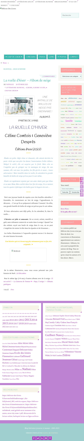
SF (65, 159)
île (75, 130)
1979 (18, 313)
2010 (11, 320)
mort (75, 140)
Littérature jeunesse (44, 2)
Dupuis (11, 353)
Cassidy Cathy (54, 322)
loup (77, 137)
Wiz (17, 379)
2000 (14, 316)
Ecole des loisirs (22, 352)
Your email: (65, 185)
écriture (67, 114)
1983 (23, 313)
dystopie (76, 111)
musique (63, 143)
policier (66, 149)
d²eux (12, 289)
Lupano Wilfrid (61, 339)
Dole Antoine (75, 328)
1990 (25, 313)
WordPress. (54, 433)
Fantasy (62, 124)
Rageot (13, 372)
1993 (30, 313)
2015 (5, 323)
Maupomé (69, 339)
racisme (68, 153)
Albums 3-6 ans (39, 87)
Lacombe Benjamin (49, 339)
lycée (81, 137)
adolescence (72, 98)
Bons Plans (65, 209)
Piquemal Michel (59, 345)
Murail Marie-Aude (70, 342)
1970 (13, 313)
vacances (80, 162)
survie (67, 162)
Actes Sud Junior (12, 343)
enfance (72, 114)
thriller (75, 162)
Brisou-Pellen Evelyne (70, 319)
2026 (17, 326)
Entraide (76, 117)
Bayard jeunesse (31, 347)
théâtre (71, 162)
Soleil (17, 376)
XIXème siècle (74, 168)
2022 (4, 327)
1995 (36, 313)
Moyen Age (79, 140)
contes (77, 108)
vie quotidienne (69, 165)
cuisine (62, 111)
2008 (3, 320)
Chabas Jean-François (68, 322)
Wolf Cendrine (57, 355)
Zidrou (66, 355)
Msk (21, 369)
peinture (76, 146)
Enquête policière (70, 117)
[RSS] (81, 187)
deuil (66, 111)
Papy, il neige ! (39, 281)
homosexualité (64, 130)
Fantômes (67, 124)
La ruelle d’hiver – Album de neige (27, 80)
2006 (32, 316)
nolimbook (6, 410)
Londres (73, 137)
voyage (80, 165)
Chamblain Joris (59, 325)
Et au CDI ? (73, 2)
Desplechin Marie (66, 328)
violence (75, 165)
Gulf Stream (28, 360)
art (73, 105)
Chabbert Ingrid (49, 325)
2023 (7, 327)
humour (71, 130)
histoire (75, 127)
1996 (3, 316)
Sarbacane (6, 376)
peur (80, 146)
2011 (16, 320)
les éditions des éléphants (28, 366)
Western (69, 168)
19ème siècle (64, 98)
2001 (17, 316)
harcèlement (69, 127)
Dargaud (15, 350)
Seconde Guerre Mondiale (70, 156)
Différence (70, 111)
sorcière (77, 159)
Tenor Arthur (76, 348)
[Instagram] (81, 191)
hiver (81, 127)
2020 (31, 324)
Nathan (26, 369)
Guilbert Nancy (54, 335)
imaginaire (79, 130)
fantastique (78, 121)
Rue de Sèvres (27, 372)
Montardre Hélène (56, 342)
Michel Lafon (10, 369)
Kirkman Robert (76, 335)
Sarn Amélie (63, 348)
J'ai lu (10, 363)
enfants (80, 114)
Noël (62, 146)
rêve (76, 153)
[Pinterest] (81, 195)
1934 (3, 313)
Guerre (80, 124)
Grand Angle (21, 360)
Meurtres (72, 140)
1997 (6, 316)
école (80, 111)
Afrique (80, 98)
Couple (80, 108)
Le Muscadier (16, 366)
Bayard (24, 347)
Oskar (33, 369)
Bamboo (18, 347)
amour (71, 101)
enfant (76, 114)
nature (72, 143)
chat (67, 108)
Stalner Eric (69, 348)
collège (69, 108)
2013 (28, 319)
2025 (14, 327)
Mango (4, 369)
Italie (77, 134)
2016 (11, 323)
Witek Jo (48, 355)
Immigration (69, 134)
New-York (80, 143)
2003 (23, 316)
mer (69, 140)
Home (5, 63)
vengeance (63, 165)
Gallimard (16, 356)
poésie (62, 149)
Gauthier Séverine (69, 332)
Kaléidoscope (16, 363)
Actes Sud (4, 343)
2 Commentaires (49, 76)
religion (72, 153)
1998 (9, 316)
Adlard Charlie (48, 316)
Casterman (7, 349)
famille (69, 120)
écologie (63, 114)
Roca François (49, 348)
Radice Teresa (76, 345)
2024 (10, 327)
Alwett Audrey (69, 316)
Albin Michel (23, 343)
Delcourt (24, 349)
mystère (68, 143)
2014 (34, 319)
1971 (16, 313)
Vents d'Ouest (12, 379)
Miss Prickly (48, 342)
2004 (26, 316)
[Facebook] (81, 178)
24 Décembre (21, 273)
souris (80, 159)
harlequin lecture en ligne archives (25, 416)
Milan (17, 369)
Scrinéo (13, 376)
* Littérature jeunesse (14, 87)
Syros (21, 376)
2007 (35, 316)
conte (73, 108)
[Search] (76, 15)
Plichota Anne (67, 345)
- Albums (28, 87)
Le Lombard (8, 366)
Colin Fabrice (68, 325)
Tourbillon (5, 379)
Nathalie (10, 84)
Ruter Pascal (56, 348)
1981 (21, 313)
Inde (74, 134)
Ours (70, 146)
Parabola (45, 433)
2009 (7, 320)
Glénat (14, 359)
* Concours (14, 5)
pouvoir (71, 149)
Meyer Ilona (76, 339)
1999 (12, 316)
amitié (63, 101)
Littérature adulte (25, 2)
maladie (66, 140)
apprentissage (70, 105)
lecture (62, 137)
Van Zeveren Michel (59, 352)
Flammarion (7, 356)
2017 (16, 323)
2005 (29, 316)
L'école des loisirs (26, 363)
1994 (33, 313)
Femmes (72, 124)
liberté (65, 137)
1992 (28, 313)
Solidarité (68, 159)
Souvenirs (63, 162)
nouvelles (66, 146)
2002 (20, 316)
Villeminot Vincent (73, 351)
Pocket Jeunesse (6, 372)
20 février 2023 (22, 84)
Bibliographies (61, 2)
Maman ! (4, 5)
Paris (73, 146)
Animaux (64, 105)
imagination (63, 134)
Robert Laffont (18, 372)
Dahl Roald (58, 328)
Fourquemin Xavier (60, 332)
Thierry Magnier (28, 376)
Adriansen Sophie (58, 316)
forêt (76, 124)
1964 (11, 313)
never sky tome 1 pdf (15, 413)
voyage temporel (64, 168)
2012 (21, 319)
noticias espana (20, 401)
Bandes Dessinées (8, 2)
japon (80, 134)
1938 (8, 313)
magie (62, 140)
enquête (63, 117)
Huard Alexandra (68, 335)
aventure (78, 105)
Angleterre (79, 101)
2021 (34, 324)
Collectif (74, 325)
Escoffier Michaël (50, 332)
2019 (26, 323)
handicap (62, 127)
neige (75, 143)
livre (69, 137)
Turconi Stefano (49, 352)
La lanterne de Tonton (22, 281)
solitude (73, 159)
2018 (21, 323)
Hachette (5, 363)
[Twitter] (81, 183)
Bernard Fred (58, 319)
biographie (63, 108)
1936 (6, 313)
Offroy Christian (49, 345)
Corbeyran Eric (50, 328)
